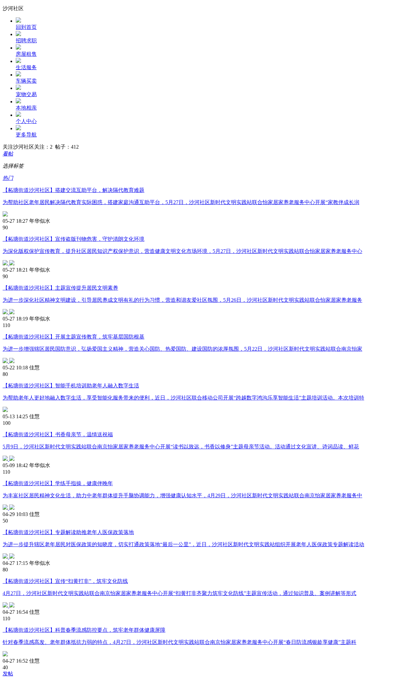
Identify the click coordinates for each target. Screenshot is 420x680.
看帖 (8, 153)
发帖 (8, 673)
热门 (8, 178)
